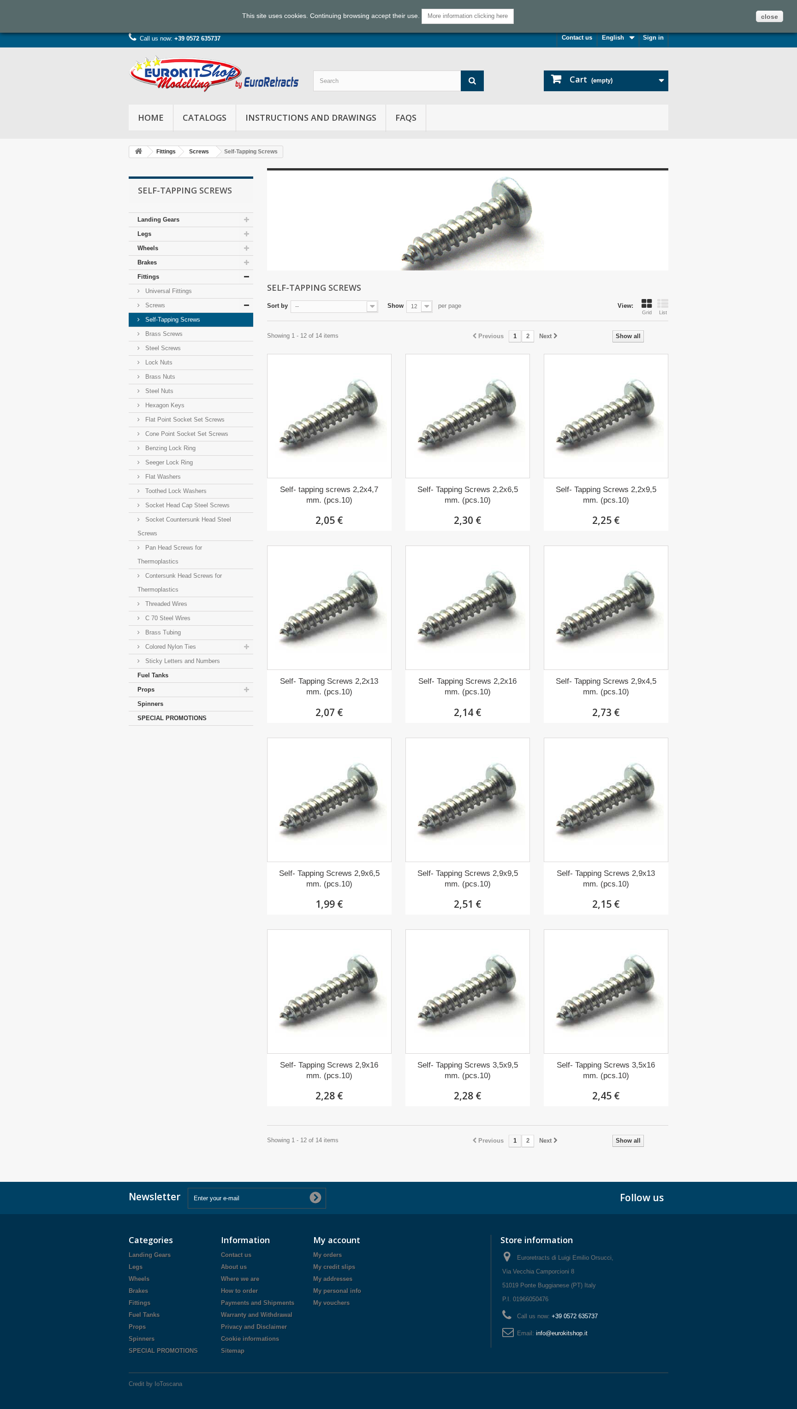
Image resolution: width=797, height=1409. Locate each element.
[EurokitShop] (214, 73)
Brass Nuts (159, 376)
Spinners (150, 703)
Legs (144, 233)
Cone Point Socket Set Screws (185, 433)
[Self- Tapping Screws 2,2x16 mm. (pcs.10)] (467, 607)
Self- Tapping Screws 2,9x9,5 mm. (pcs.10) (467, 878)
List (663, 312)
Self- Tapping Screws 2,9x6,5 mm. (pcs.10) (329, 878)
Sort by (277, 305)
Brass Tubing (162, 632)
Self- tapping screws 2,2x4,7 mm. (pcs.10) (329, 495)
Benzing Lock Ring (169, 448)
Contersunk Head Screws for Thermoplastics (179, 582)
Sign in (653, 37)
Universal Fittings (167, 291)
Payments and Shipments (257, 1302)
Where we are (240, 1278)
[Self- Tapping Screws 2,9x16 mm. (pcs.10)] (329, 991)
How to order (239, 1290)
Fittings (166, 151)
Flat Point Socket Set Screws (184, 419)
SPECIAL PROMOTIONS (172, 718)
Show (395, 305)
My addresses (332, 1278)
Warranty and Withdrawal (256, 1314)
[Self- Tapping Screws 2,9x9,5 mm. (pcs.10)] (467, 799)
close (769, 16)
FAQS (405, 117)
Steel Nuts (158, 390)
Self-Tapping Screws (171, 319)
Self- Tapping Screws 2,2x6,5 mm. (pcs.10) (467, 495)
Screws (199, 151)
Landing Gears (158, 219)
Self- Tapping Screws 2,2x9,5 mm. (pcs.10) (606, 495)
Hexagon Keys (163, 405)
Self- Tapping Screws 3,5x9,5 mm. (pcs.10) (467, 1070)
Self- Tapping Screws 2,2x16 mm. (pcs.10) (467, 686)
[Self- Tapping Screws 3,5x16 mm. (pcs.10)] (606, 991)
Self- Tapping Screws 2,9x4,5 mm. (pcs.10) (606, 686)
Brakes (147, 262)
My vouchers (331, 1302)
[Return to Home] (138, 152)
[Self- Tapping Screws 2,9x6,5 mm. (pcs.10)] (329, 799)
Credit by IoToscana (155, 1383)
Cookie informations (250, 1338)
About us (234, 1266)
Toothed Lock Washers (175, 490)
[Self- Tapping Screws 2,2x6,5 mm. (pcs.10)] (467, 416)
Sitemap (232, 1350)
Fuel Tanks (152, 675)
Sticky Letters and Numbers (181, 661)
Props (146, 689)
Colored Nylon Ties (169, 646)
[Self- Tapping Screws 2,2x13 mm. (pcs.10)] (329, 607)
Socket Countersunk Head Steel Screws (184, 526)
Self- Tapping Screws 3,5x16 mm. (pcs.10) (606, 1070)
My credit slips (334, 1266)
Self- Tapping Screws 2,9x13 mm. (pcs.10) (606, 878)
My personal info (337, 1290)
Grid (647, 312)
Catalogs (204, 117)
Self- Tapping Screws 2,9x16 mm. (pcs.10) (329, 1070)
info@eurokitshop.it (562, 1333)
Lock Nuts (157, 362)
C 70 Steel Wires (166, 618)
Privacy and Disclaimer (254, 1326)
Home (151, 117)
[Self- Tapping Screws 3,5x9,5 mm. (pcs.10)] (467, 991)
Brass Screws (163, 333)
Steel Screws (162, 348)
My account (336, 1239)
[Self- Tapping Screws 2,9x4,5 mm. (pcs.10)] (606, 607)
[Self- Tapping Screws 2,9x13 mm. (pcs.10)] (606, 799)
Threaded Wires (165, 603)
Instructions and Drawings (310, 117)
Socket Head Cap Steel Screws (186, 505)
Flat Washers (162, 476)
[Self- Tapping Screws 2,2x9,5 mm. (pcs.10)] (606, 416)
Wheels (147, 248)
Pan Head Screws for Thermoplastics (169, 554)
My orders (327, 1254)
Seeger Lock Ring (168, 462)
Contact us (577, 37)
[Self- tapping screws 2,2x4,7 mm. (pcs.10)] (329, 416)
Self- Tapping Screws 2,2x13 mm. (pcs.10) (329, 686)
